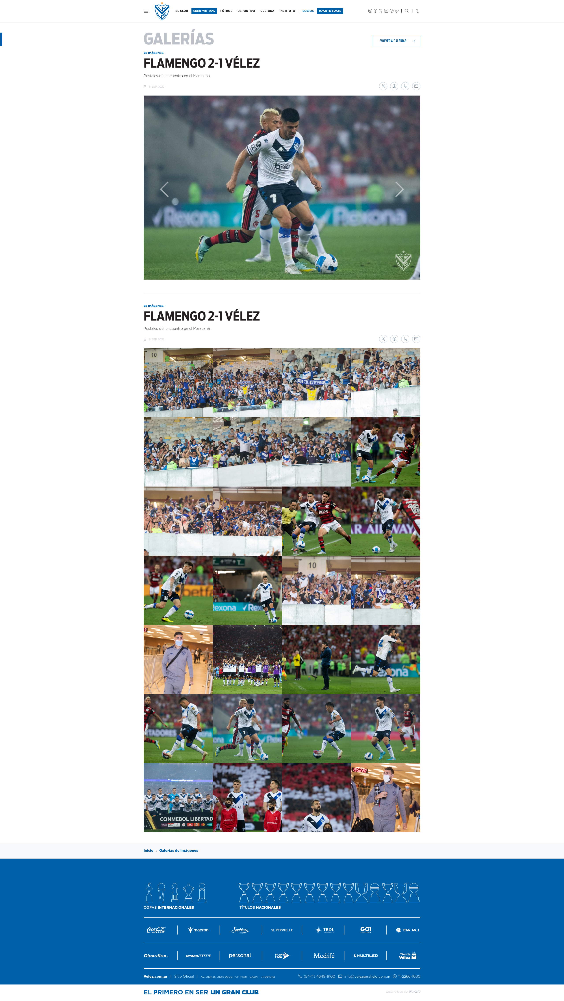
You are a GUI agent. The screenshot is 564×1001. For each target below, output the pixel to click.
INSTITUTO (287, 11)
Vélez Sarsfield (162, 11)
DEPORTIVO (246, 11)
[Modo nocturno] (414, 11)
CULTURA (267, 11)
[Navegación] (146, 11)
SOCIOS (308, 11)
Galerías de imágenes (178, 850)
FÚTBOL (226, 11)
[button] (383, 86)
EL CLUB (181, 11)
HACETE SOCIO (330, 10)
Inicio (149, 850)
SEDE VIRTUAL (204, 10)
